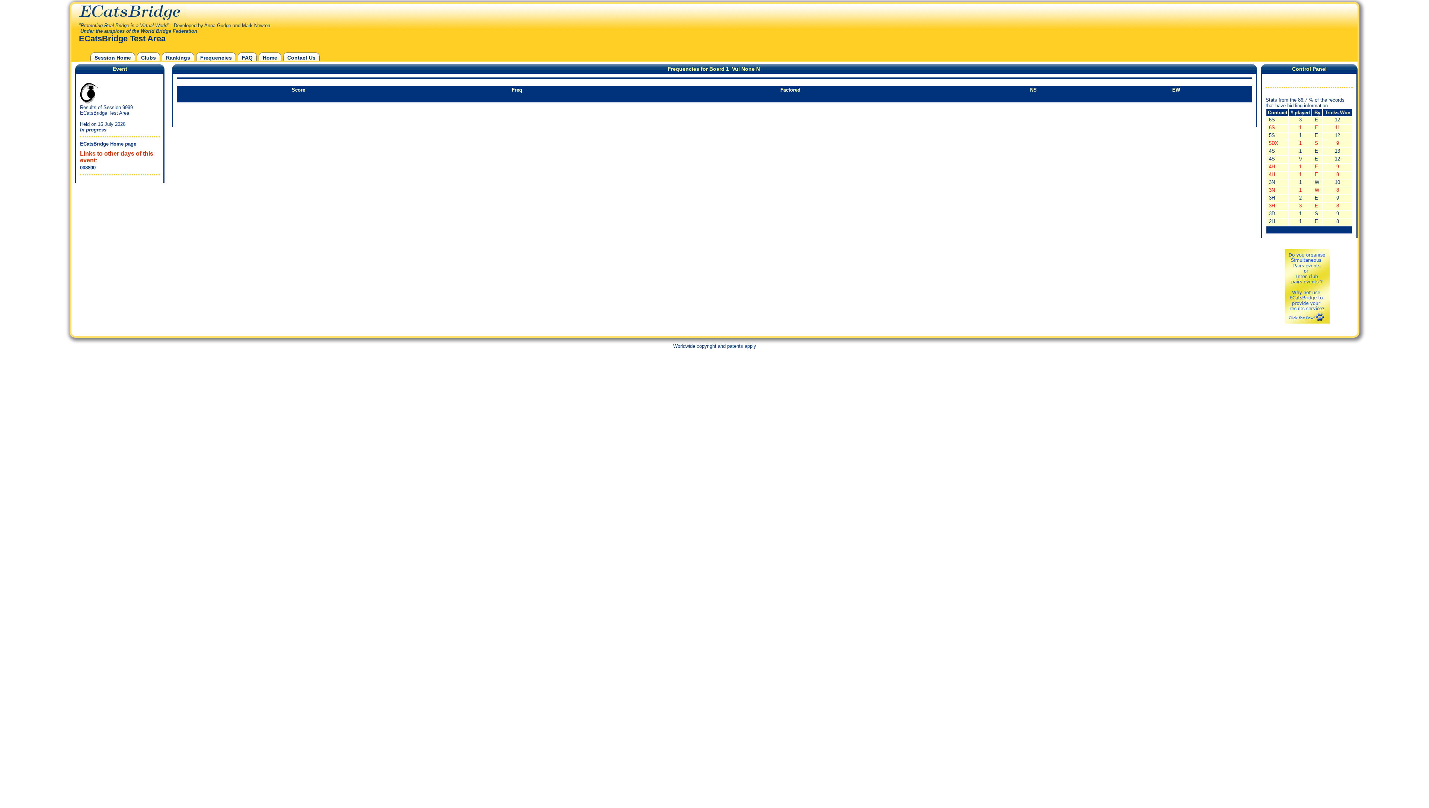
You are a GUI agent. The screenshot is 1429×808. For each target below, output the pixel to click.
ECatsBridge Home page (108, 144)
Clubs (148, 58)
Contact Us (301, 58)
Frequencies (216, 58)
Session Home (113, 58)
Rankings (178, 58)
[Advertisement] (118, 231)
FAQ (247, 58)
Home (270, 58)
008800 (88, 168)
